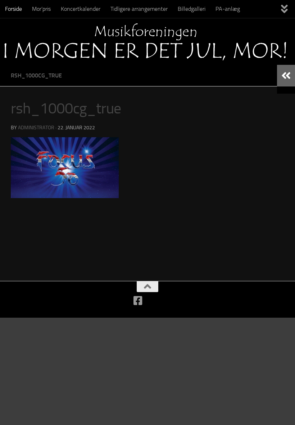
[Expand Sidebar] (286, 75)
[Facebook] (138, 301)
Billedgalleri (191, 8)
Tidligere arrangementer (139, 8)
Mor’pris (41, 8)
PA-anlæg (227, 8)
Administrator (36, 128)
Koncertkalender (80, 8)
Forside (13, 8)
